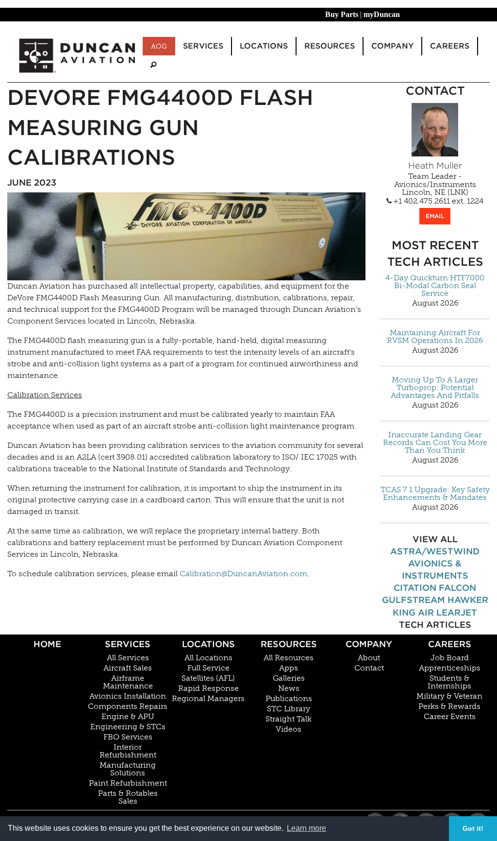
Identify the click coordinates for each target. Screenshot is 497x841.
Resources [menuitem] (329, 46)
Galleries (289, 678)
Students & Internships (449, 682)
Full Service (208, 668)
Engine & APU (127, 717)
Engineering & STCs (128, 727)
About (369, 658)
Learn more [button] (306, 828)
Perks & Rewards (449, 706)
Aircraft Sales (127, 668)
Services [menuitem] (203, 46)
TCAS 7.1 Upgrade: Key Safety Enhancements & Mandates (435, 493)
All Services (128, 658)
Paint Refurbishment (128, 783)
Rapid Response (208, 688)
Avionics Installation (127, 696)
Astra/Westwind (435, 551)
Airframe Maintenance (128, 682)
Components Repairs (127, 706)
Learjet (456, 612)
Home (47, 644)
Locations (208, 644)
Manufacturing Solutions (127, 769)
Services (127, 644)
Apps (288, 668)
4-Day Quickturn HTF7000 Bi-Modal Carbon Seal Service (434, 285)
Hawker (467, 600)
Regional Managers (208, 699)
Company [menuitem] (392, 46)
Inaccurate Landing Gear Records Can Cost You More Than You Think (435, 442)
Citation (415, 588)
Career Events (450, 717)
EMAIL (435, 216)
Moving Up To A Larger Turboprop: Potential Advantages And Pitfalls (435, 387)
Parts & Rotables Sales (128, 797)
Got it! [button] (473, 828)
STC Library (288, 709)
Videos (288, 729)
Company (369, 644)
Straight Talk (288, 719)
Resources (289, 644)
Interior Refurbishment (127, 751)
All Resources (289, 658)
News (288, 688)
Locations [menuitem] (264, 46)
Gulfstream (413, 600)
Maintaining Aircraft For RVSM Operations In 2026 (435, 336)
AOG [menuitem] (159, 46)
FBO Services (127, 737)
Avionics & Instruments (435, 569)
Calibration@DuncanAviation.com (243, 573)
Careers (449, 644)
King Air (413, 612)
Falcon (457, 588)
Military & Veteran (449, 696)
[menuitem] (153, 64)
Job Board (450, 658)
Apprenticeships (449, 668)
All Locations (208, 658)
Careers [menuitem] (449, 46)
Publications (288, 699)
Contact (369, 668)
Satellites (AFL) (208, 678)
